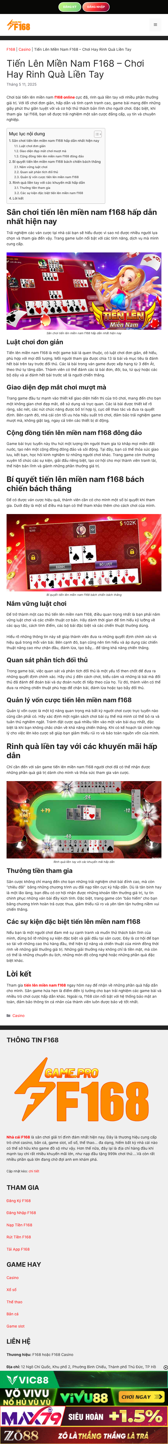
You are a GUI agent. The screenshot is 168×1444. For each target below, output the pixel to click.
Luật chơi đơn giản (32, 146)
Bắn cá (13, 1314)
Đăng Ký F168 (19, 1201)
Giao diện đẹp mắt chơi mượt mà (43, 151)
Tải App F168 (18, 1249)
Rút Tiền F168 (19, 1237)
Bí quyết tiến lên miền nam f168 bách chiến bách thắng (56, 162)
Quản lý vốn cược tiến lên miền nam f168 (49, 177)
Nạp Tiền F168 (19, 1225)
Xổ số (11, 1290)
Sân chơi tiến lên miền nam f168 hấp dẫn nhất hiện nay (55, 141)
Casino (25, 49)
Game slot (15, 1326)
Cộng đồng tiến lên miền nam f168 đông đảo (52, 156)
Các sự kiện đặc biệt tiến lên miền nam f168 (51, 193)
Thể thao (14, 1302)
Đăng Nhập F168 (21, 1213)
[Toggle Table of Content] (96, 134)
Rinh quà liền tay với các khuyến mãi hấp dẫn (49, 183)
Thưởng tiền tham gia (35, 187)
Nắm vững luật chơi (33, 167)
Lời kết (18, 198)
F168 (11, 49)
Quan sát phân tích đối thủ (39, 172)
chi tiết (34, 1171)
